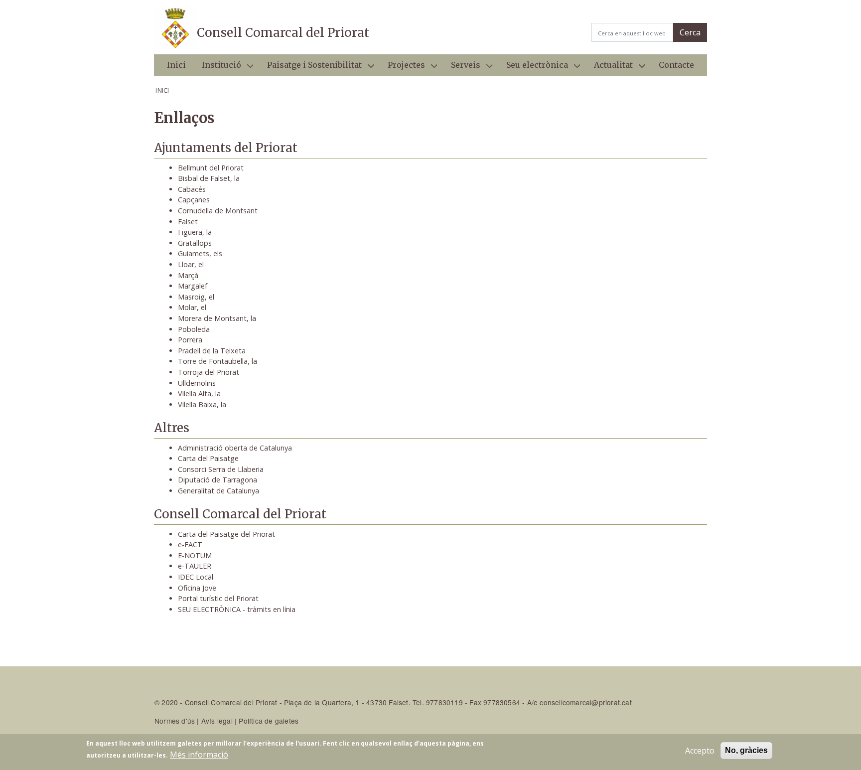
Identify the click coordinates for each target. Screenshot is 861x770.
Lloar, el (191, 264)
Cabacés (192, 189)
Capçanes (194, 199)
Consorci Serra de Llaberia (221, 469)
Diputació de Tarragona (217, 479)
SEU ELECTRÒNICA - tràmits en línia (236, 609)
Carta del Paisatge (208, 458)
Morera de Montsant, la (217, 318)
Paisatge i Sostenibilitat (310, 68)
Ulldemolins (197, 383)
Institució (217, 68)
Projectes (402, 68)
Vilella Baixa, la (202, 404)
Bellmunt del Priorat (211, 167)
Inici (176, 65)
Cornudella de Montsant (218, 210)
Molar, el (192, 307)
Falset (188, 221)
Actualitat (609, 68)
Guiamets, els (200, 253)
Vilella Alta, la (199, 393)
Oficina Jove (197, 588)
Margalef (192, 286)
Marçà (188, 275)
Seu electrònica (533, 68)
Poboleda (194, 329)
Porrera (190, 339)
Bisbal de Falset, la (209, 178)
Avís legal (217, 721)
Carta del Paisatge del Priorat (226, 534)
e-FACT (190, 544)
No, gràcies (746, 750)
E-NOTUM (195, 555)
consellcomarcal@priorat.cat (585, 702)
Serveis (461, 68)
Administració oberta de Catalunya (235, 448)
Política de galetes (268, 721)
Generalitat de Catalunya (218, 490)
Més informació (199, 754)
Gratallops (195, 243)
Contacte (676, 65)
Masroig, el (196, 297)
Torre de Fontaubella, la (217, 361)
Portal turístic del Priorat (218, 598)
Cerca (690, 32)
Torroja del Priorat (208, 372)
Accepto (700, 750)
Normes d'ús (174, 721)
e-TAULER (194, 566)
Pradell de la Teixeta (212, 350)
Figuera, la (195, 232)
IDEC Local (195, 577)
